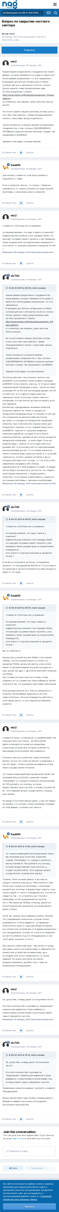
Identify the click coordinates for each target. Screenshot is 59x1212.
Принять (29, 1206)
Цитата (29, 152)
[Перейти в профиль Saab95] (6, 167)
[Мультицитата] (21, 152)
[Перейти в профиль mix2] (6, 63)
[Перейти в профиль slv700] (6, 278)
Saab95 (15, 165)
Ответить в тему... (18, 1151)
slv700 (15, 275)
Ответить (29, 50)
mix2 (12, 33)
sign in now (18, 1138)
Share (14, 1168)
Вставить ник (9, 152)
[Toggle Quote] (7, 288)
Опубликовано (26, 65)
